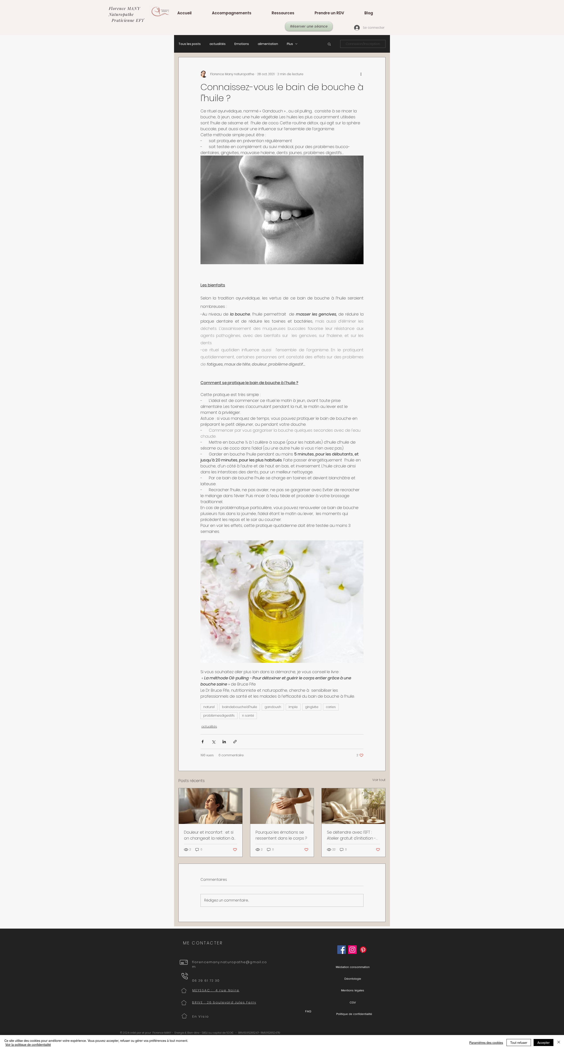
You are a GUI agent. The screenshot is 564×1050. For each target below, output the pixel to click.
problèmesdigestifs (219, 715)
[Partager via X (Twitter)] (213, 742)
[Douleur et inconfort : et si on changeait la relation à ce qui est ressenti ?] (210, 806)
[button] (329, 44)
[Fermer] (558, 1042)
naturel (209, 707)
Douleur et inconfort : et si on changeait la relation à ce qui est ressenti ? (209, 835)
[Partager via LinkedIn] (224, 742)
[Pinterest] (363, 949)
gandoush (273, 707)
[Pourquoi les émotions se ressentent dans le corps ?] (282, 806)
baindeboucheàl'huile (239, 707)
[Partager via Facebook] (202, 742)
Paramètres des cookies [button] (486, 1042)
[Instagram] (352, 949)
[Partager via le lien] (235, 742)
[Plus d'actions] (361, 74)
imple (293, 707)
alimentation (268, 44)
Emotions (241, 44)
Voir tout (379, 780)
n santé (248, 715)
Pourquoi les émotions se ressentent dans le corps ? (281, 835)
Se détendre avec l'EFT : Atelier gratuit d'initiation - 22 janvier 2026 (351, 835)
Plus (290, 44)
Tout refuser (518, 1042)
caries (331, 707)
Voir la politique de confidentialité (28, 1044)
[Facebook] (341, 949)
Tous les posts (189, 44)
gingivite (311, 707)
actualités (218, 44)
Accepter (543, 1042)
